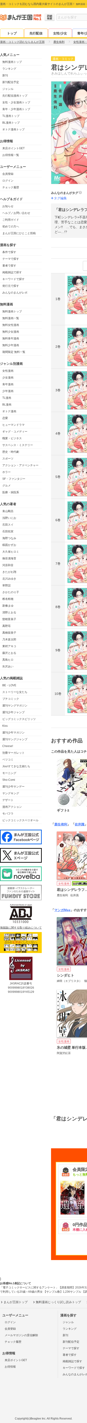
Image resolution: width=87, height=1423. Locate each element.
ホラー (6, 472)
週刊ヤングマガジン (14, 705)
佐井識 (79, 824)
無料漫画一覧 (10, 318)
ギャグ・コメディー (14, 431)
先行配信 (35, 33)
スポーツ (7, 458)
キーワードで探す (13, 279)
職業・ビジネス (12, 438)
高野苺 (6, 626)
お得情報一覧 (10, 155)
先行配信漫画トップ (14, 95)
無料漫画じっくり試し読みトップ (58, 1302)
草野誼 (6, 585)
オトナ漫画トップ (13, 129)
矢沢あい (7, 666)
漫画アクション (12, 806)
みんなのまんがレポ (14, 292)
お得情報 (10, 1366)
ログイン (7, 180)
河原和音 (7, 565)
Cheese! (7, 746)
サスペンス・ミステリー (17, 445)
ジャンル (7, 89)
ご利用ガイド (10, 219)
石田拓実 (7, 531)
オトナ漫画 (9, 411)
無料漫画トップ (12, 62)
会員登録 (7, 174)
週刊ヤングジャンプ (14, 739)
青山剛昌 (7, 511)
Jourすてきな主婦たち (16, 766)
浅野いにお (9, 518)
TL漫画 (6, 397)
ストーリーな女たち (14, 692)
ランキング (9, 68)
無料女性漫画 (10, 325)
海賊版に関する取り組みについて (21, 927)
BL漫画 (6, 404)
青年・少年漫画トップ (16, 109)
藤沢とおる (9, 653)
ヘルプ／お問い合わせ (16, 213)
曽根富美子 (9, 619)
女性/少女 (60, 33)
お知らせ (7, 206)
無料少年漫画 (10, 345)
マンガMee (62, 910)
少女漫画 (7, 377)
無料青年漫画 (10, 338)
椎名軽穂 (7, 599)
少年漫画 (7, 391)
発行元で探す (10, 285)
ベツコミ (7, 759)
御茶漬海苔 (9, 558)
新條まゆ (7, 605)
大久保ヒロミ (10, 551)
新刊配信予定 (10, 82)
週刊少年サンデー (13, 786)
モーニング (9, 773)
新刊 (5, 75)
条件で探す (9, 252)
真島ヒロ (7, 659)
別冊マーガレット (13, 752)
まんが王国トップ (15, 1302)
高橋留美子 (9, 632)
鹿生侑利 (60, 824)
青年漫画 (7, 384)
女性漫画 (7, 370)
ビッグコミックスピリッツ (19, 719)
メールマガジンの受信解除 (21, 1335)
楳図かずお (9, 545)
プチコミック (10, 698)
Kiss (5, 725)
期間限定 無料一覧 (13, 352)
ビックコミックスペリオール (20, 820)
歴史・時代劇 (10, 451)
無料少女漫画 (10, 331)
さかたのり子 (10, 592)
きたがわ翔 (9, 572)
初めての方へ (10, 226)
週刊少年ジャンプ (13, 712)
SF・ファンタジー (13, 478)
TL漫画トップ (10, 116)
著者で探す (9, 265)
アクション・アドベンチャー (20, 465)
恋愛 (5, 418)
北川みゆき (9, 578)
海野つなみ (9, 538)
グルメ (6, 485)
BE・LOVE (9, 685)
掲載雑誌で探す (12, 272)
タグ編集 (60, 198)
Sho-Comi (8, 779)
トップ (12, 33)
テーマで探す (10, 258)
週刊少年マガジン (13, 732)
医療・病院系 (10, 492)
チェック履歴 (10, 187)
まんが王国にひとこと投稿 (19, 233)
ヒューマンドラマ (13, 424)
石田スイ (7, 524)
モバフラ (7, 813)
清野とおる (9, 612)
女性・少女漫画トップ (16, 102)
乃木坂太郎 (9, 639)
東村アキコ (9, 646)
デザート (7, 800)
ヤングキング (10, 793)
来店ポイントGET (13, 148)
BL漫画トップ (11, 122)
